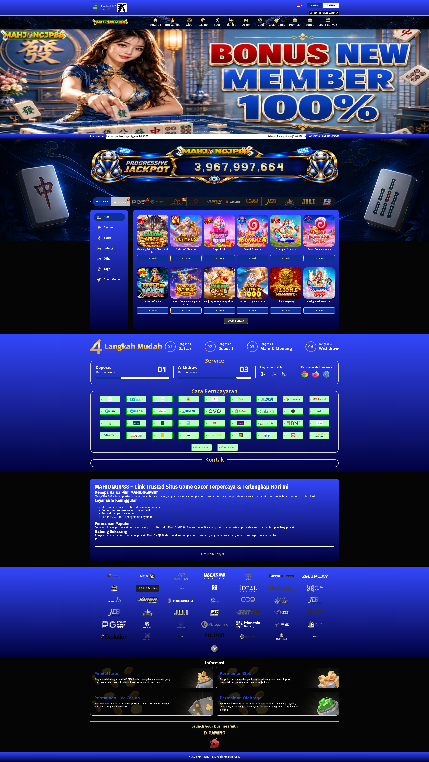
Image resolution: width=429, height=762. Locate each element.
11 (218, 131)
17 (232, 131)
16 (230, 131)
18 (234, 131)
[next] (407, 81)
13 (223, 131)
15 (227, 131)
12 (220, 131)
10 (216, 131)
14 (225, 131)
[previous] (21, 81)
